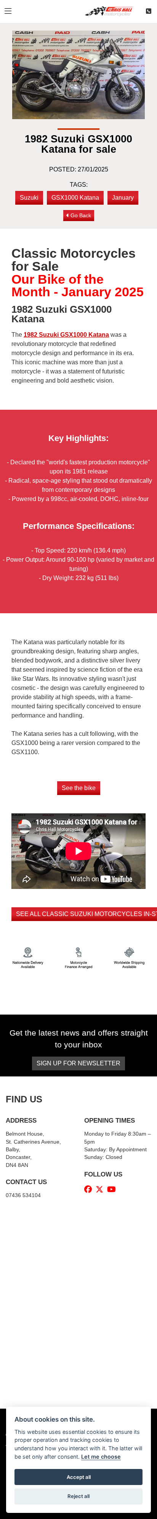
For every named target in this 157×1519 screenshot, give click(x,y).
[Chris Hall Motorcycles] (111, 11)
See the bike (79, 788)
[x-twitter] (101, 1189)
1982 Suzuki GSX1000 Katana (66, 334)
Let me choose (101, 1456)
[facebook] (90, 1189)
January (123, 197)
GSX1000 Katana (75, 197)
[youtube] (113, 1189)
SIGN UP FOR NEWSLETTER (78, 1063)
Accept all (79, 1477)
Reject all (78, 1496)
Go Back (80, 215)
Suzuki (29, 197)
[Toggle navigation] (8, 11)
